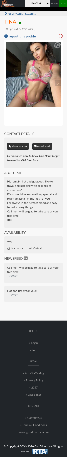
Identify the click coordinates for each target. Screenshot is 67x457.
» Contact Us (33, 418)
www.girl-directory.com (34, 432)
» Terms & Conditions (33, 425)
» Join (33, 350)
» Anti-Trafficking (33, 373)
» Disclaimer (33, 394)
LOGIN (54, 3)
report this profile (22, 36)
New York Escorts (21, 13)
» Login (33, 343)
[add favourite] (61, 37)
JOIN (63, 3)
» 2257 (33, 387)
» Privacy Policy (33, 380)
